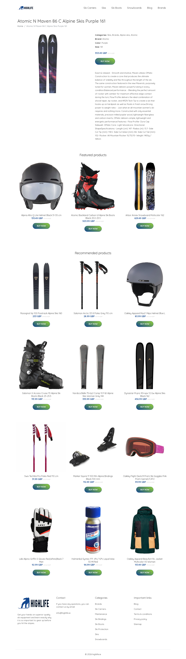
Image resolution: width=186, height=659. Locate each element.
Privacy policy (140, 619)
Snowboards (134, 7)
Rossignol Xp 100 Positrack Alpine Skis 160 (41, 313)
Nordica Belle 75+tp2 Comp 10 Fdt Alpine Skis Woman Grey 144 (93, 394)
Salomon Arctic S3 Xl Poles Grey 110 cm (93, 313)
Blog (149, 7)
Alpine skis (125, 35)
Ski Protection (101, 629)
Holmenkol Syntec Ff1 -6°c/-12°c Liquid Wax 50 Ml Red (93, 560)
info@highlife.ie (63, 613)
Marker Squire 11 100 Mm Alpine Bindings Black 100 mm (93, 477)
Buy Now (105, 61)
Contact (137, 609)
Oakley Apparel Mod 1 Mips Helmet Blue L (144, 313)
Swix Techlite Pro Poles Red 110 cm (41, 476)
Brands (162, 7)
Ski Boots (116, 7)
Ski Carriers (90, 7)
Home (20, 26)
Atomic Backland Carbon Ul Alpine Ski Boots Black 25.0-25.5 (93, 216)
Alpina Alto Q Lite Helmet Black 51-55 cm (41, 215)
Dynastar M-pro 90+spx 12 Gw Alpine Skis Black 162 (144, 394)
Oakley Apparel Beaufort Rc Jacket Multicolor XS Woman (145, 560)
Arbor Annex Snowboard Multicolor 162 (145, 215)
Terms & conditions (143, 614)
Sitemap (138, 624)
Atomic (134, 35)
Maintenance (101, 614)
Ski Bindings (100, 619)
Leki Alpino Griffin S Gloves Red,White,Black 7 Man (41, 560)
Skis (104, 7)
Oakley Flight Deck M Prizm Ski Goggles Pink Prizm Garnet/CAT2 (145, 477)
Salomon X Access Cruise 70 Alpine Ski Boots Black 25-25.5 (41, 394)
